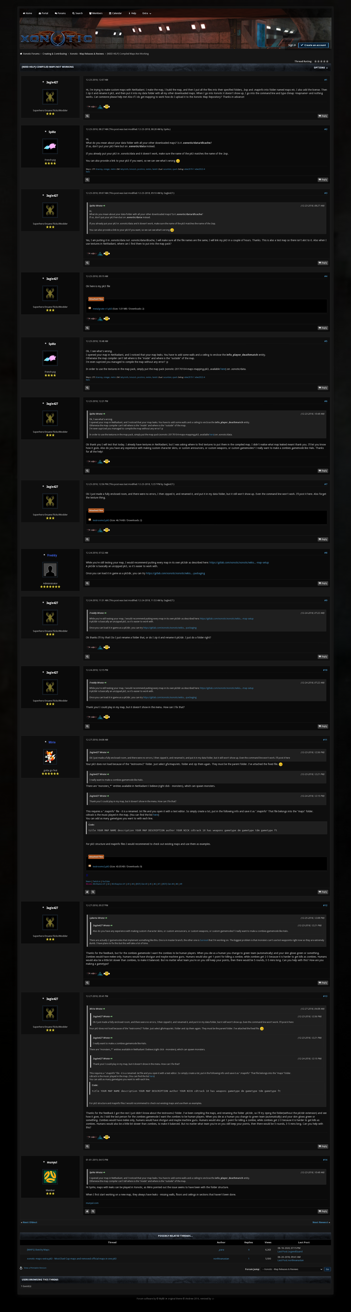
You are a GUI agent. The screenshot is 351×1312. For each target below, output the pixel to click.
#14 (325, 1160)
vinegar (107, 169)
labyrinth (124, 169)
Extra (145, 13)
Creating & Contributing (55, 54)
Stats (88, 172)
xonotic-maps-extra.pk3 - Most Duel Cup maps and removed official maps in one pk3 (71, 1258)
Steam (88, 881)
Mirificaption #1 (118, 884)
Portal (44, 13)
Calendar (117, 13)
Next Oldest (30, 1222)
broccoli (132, 169)
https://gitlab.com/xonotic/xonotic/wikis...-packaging (175, 573)
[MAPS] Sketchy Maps (38, 1249)
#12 (325, 905)
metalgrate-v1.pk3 (102, 308)
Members (97, 13)
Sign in (292, 45)
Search (79, 13)
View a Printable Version (35, 1268)
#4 (325, 276)
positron (141, 169)
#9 (325, 600)
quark (175, 169)
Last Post (282, 1251)
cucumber (167, 169)
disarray (99, 169)
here (222, 369)
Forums (61, 13)
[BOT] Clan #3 (142, 884)
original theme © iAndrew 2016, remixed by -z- (191, 1298)
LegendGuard (295, 1251)
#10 (325, 670)
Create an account (315, 45)
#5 (325, 341)
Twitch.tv (96, 881)
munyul (52, 1162)
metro (113, 169)
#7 (325, 484)
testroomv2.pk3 (101, 520)
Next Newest (320, 1222)
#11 (325, 740)
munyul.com (92, 1203)
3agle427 (52, 82)
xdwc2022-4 (200, 169)
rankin (148, 169)
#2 (325, 129)
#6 (325, 401)
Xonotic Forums (31, 54)
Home (28, 13)
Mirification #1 (99, 884)
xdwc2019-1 (189, 169)
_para (221, 1249)
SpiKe (52, 132)
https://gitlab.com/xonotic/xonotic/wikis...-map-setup (239, 562)
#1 (325, 80)
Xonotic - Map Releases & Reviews (87, 54)
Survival (204, 940)
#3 (325, 193)
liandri (155, 169)
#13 (325, 996)
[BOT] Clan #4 (168, 884)
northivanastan (221, 1258)
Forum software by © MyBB (151, 1298)
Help (133, 13)
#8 (325, 553)
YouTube (106, 881)
